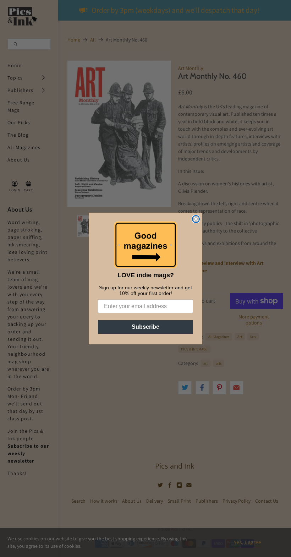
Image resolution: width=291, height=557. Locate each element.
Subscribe (145, 327)
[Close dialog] (195, 219)
